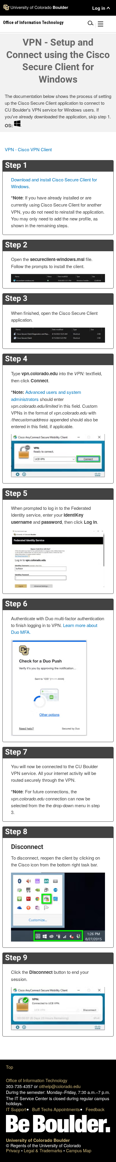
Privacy (13, 1150)
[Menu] (101, 25)
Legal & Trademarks (43, 1150)
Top (9, 1067)
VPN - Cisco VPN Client (28, 149)
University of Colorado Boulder (38, 1140)
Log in (98, 8)
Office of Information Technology (36, 1080)
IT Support (16, 1109)
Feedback (95, 1109)
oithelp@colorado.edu (60, 1086)
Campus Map (78, 1150)
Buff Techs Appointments (56, 1109)
